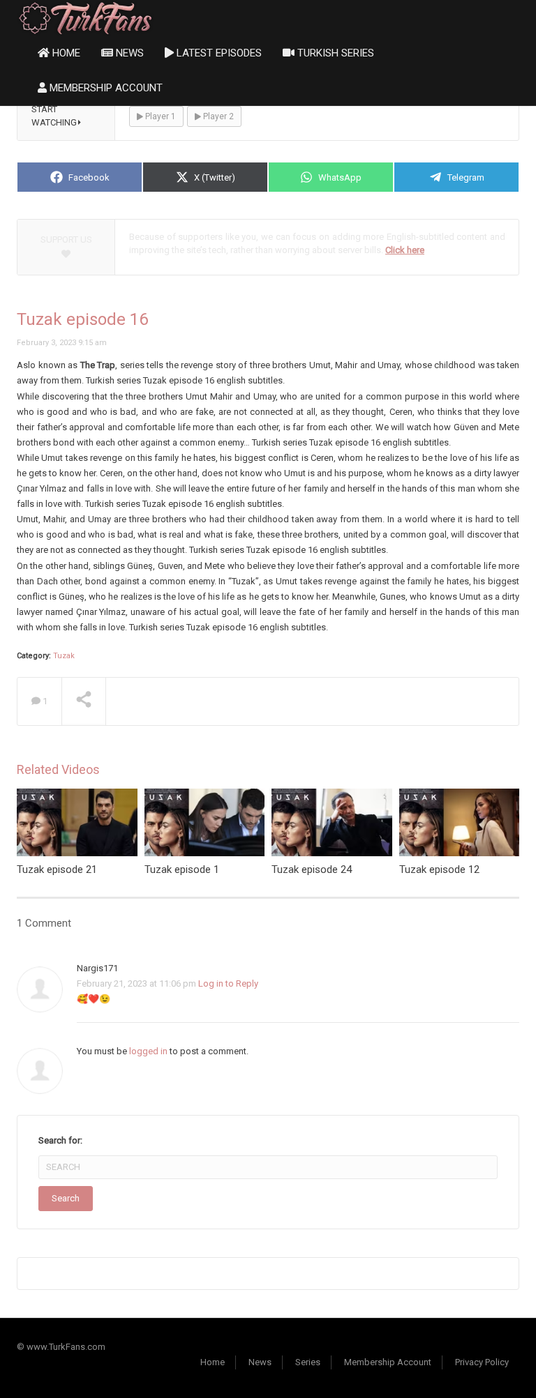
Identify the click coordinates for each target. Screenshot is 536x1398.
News (128, 53)
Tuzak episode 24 (311, 869)
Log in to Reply (228, 983)
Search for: (60, 1140)
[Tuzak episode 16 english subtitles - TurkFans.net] (85, 17)
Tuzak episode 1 (181, 869)
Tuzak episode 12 (439, 869)
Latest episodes (218, 53)
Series (307, 1362)
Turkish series (334, 53)
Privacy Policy (482, 1362)
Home (65, 53)
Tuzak (64, 655)
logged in (148, 1051)
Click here (404, 250)
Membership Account (105, 88)
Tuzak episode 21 (57, 869)
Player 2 (217, 116)
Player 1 (159, 116)
